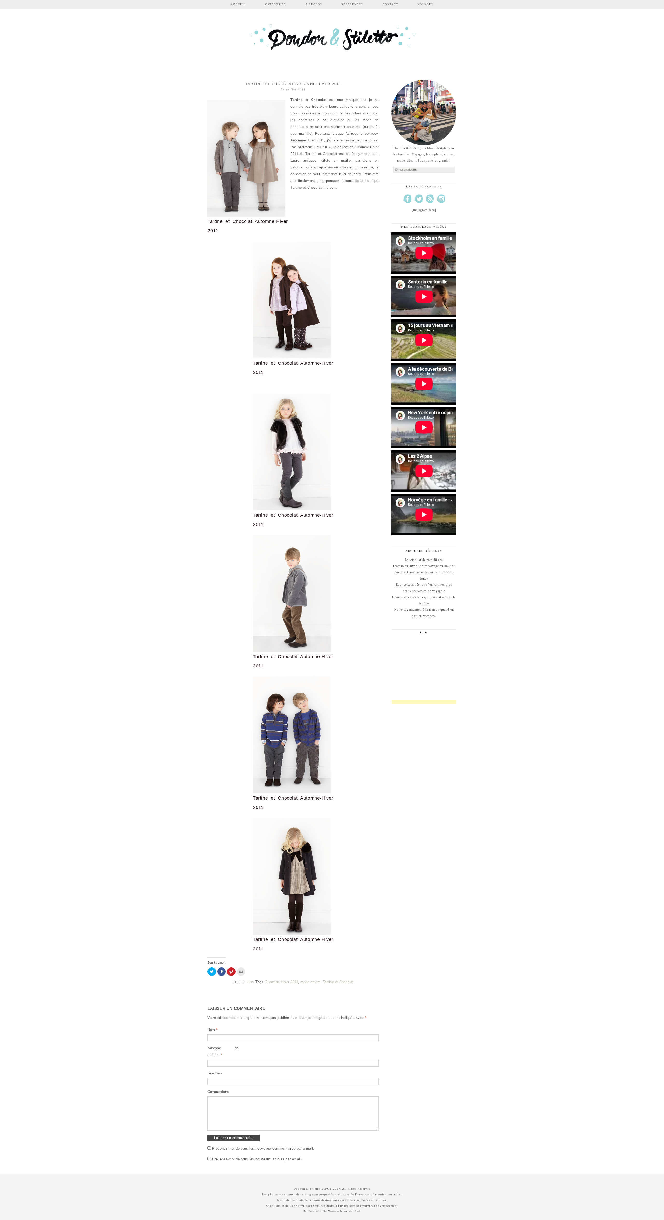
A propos (314, 4)
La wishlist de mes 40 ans (424, 560)
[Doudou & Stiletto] (332, 39)
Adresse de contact (223, 1051)
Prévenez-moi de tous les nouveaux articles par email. (257, 1159)
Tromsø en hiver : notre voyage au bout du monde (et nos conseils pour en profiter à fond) (424, 572)
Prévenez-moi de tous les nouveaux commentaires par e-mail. (263, 1148)
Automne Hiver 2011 (281, 982)
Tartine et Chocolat (338, 982)
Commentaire (218, 1092)
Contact (390, 4)
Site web (215, 1073)
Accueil (238, 4)
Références (352, 4)
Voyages (425, 4)
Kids (250, 982)
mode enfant (310, 982)
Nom (213, 1030)
